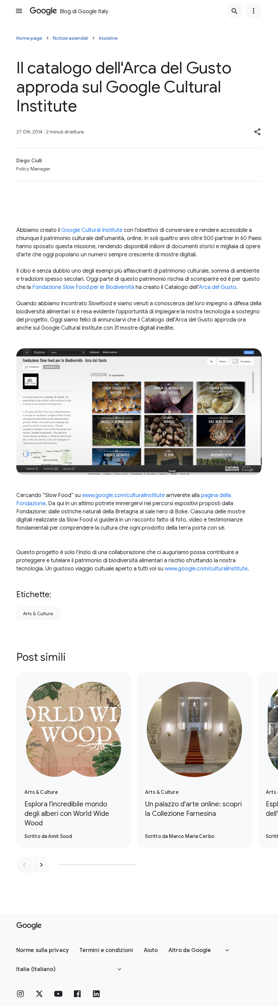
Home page (29, 38)
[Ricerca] (234, 11)
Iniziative (108, 38)
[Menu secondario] (253, 11)
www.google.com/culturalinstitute (123, 495)
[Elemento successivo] (41, 865)
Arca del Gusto (217, 287)
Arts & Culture (38, 613)
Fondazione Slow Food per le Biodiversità (83, 287)
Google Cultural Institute (91, 230)
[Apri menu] (19, 11)
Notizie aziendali (70, 38)
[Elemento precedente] (24, 865)
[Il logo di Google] (29, 926)
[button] (258, 132)
